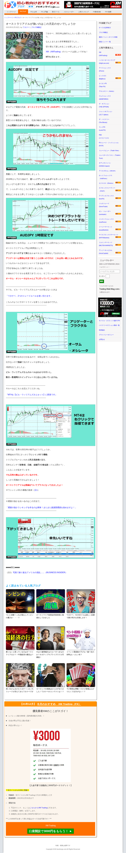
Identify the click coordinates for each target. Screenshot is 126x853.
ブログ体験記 (36, 27)
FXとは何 (34, 12)
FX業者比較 (97, 12)
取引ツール (55, 12)
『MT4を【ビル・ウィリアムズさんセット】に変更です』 (31, 395)
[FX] (32, 8)
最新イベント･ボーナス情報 (108, 37)
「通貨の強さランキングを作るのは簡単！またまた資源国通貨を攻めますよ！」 (41, 507)
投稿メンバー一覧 (105, 42)
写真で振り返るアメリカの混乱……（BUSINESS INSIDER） (40, 572)
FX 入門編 (44, 12)
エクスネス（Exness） (106, 183)
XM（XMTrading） (54, 52)
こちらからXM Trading (38, 808)
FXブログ (23, 11)
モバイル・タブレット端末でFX (109, 321)
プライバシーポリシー (106, 335)
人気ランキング (83, 12)
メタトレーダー (69, 12)
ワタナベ (26, 27)
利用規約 (102, 330)
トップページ (11, 12)
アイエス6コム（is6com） (107, 171)
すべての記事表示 (105, 27)
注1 (36, 490)
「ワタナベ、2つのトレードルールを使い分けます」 (29, 296)
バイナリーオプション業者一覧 (109, 325)
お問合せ (102, 339)
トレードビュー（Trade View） (109, 150)
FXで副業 (108, 12)
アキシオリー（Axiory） (107, 91)
